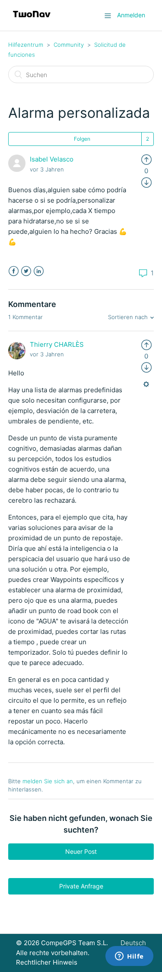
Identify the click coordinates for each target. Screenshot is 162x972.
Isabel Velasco (51, 159)
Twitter (26, 271)
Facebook (13, 271)
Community (69, 44)
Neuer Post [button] (81, 851)
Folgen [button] (82, 139)
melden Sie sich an (47, 781)
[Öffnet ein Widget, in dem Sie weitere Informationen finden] (129, 957)
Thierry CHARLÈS (57, 344)
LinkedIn (38, 271)
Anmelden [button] (131, 15)
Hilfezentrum (25, 44)
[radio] (146, 159)
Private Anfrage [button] (81, 886)
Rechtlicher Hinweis (46, 962)
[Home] (31, 20)
